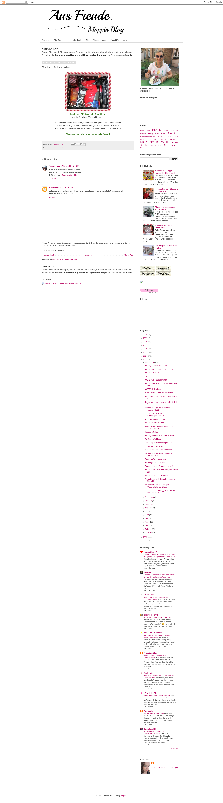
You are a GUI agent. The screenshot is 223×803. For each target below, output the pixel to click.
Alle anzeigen (174, 748)
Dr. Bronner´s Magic (153, 439)
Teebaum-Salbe (151, 432)
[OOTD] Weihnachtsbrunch (156, 380)
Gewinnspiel (53, 148)
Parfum (175, 142)
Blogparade (153, 133)
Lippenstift (173, 139)
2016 (145, 349)
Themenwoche (171, 145)
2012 (145, 537)
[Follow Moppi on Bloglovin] (149, 292)
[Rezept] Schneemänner (155, 419)
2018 (145, 342)
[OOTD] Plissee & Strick (154, 423)
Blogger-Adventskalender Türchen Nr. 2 (165, 208)
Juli (147, 511)
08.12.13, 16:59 (66, 187)
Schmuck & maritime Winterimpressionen (154, 414)
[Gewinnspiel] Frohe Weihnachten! (163, 226)
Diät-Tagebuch (60, 40)
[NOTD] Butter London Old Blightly (159, 369)
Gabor (168, 136)
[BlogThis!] (75, 144)
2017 (145, 345)
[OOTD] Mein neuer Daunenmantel (159, 476)
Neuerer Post (48, 255)
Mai (147, 518)
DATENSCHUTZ (50, 49)
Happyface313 (150, 729)
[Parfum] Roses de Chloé (155, 463)
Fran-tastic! (149, 711)
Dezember (149, 363)
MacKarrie (148, 673)
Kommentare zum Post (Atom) (64, 259)
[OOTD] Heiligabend (153, 389)
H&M (176, 136)
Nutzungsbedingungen (95, 55)
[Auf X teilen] (78, 144)
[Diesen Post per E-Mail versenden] (72, 144)
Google (128, 55)
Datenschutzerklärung (66, 55)
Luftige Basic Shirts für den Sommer (157, 695)
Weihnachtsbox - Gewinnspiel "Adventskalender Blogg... (157, 486)
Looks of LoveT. (150, 552)
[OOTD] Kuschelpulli (153, 373)
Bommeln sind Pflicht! (154, 446)
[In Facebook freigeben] (81, 144)
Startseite (46, 40)
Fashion (173, 133)
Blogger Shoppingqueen (96, 40)
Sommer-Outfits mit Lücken (154, 713)
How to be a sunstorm (153, 633)
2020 (145, 335)
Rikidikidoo (54, 187)
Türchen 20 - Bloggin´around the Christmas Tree (166, 172)
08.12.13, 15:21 (72, 166)
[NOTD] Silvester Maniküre (156, 366)
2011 (145, 541)
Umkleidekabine (146, 148)
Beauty (156, 129)
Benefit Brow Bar (171, 130)
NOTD (154, 142)
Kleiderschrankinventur (148, 139)
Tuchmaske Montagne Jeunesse (158, 450)
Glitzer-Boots (150, 376)
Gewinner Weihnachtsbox (155, 459)
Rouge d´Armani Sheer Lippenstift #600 (161, 466)
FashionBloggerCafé (147, 136)
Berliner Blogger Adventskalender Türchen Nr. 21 (159, 409)
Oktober (148, 501)
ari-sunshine (149, 595)
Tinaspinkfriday (150, 653)
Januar (148, 533)
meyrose (147, 572)
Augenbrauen (145, 130)
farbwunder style (151, 615)
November (149, 497)
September (150, 504)
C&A (163, 133)
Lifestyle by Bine (151, 693)
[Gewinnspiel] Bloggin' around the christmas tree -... (159, 427)
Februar (148, 529)
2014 (145, 356)
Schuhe (144, 145)
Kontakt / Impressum (118, 40)
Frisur (160, 136)
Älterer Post (128, 255)
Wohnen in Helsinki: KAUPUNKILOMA (158, 617)
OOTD (165, 142)
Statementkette (156, 145)
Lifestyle (62, 148)
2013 (145, 359)
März (147, 525)
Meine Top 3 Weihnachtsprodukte (158, 443)
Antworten (53, 179)
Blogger (124, 796)
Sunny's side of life (57, 166)
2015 (145, 352)
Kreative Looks (76, 40)
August (148, 508)
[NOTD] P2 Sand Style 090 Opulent (159, 436)
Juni (147, 515)
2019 (145, 338)
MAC (143, 142)
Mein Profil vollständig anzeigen (164, 768)
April (147, 522)
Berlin (143, 133)
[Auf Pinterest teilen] (84, 144)
